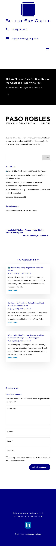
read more (12, 290)
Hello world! (32, 210)
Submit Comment (39, 467)
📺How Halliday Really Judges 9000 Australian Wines (26, 171)
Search (46, 157)
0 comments (37, 87)
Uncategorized (25, 87)
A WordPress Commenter (15, 210)
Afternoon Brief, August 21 (16, 197)
